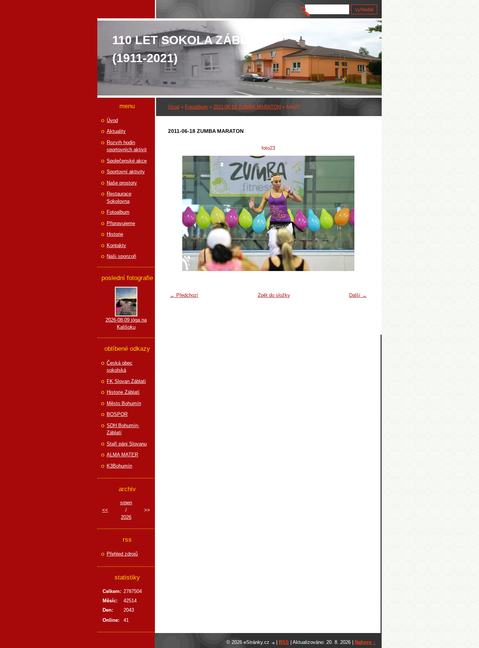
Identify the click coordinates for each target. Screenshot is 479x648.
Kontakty (116, 245)
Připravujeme (121, 223)
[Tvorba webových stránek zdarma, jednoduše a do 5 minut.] (273, 643)
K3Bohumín (119, 466)
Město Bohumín (124, 403)
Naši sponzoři (121, 256)
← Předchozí (184, 295)
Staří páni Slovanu (127, 444)
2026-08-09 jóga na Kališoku (126, 323)
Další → (358, 295)
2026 (126, 517)
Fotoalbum (196, 107)
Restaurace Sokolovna (119, 197)
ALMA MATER (122, 454)
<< (105, 510)
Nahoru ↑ (365, 642)
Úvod (173, 107)
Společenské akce (127, 161)
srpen (126, 502)
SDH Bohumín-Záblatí (123, 429)
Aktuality (116, 131)
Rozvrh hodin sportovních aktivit (127, 146)
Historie (115, 234)
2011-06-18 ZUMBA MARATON (247, 107)
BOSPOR (117, 414)
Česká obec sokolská (119, 366)
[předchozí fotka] (178, 213)
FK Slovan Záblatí (126, 381)
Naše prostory (122, 183)
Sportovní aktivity (126, 171)
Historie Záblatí (123, 392)
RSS (284, 642)
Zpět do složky (274, 295)
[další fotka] (358, 213)
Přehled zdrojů (122, 554)
